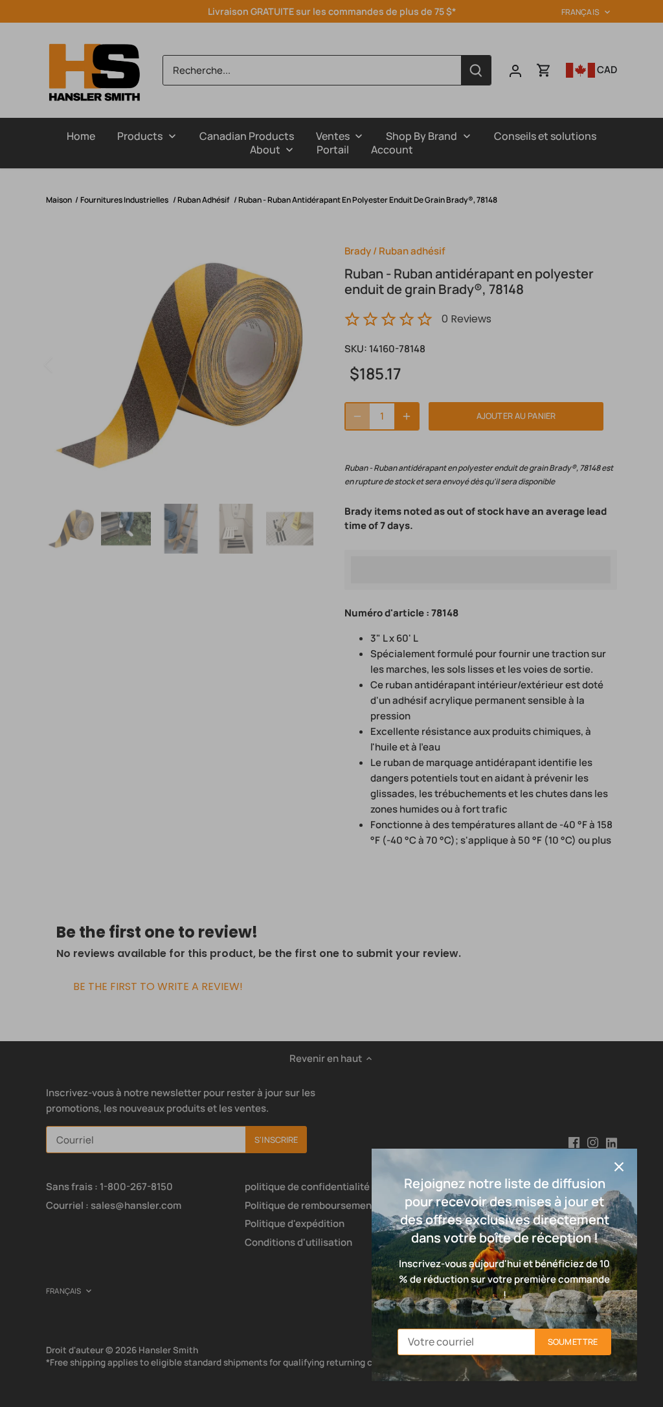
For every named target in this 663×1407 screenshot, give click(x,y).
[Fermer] (619, 1167)
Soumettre (573, 1341)
